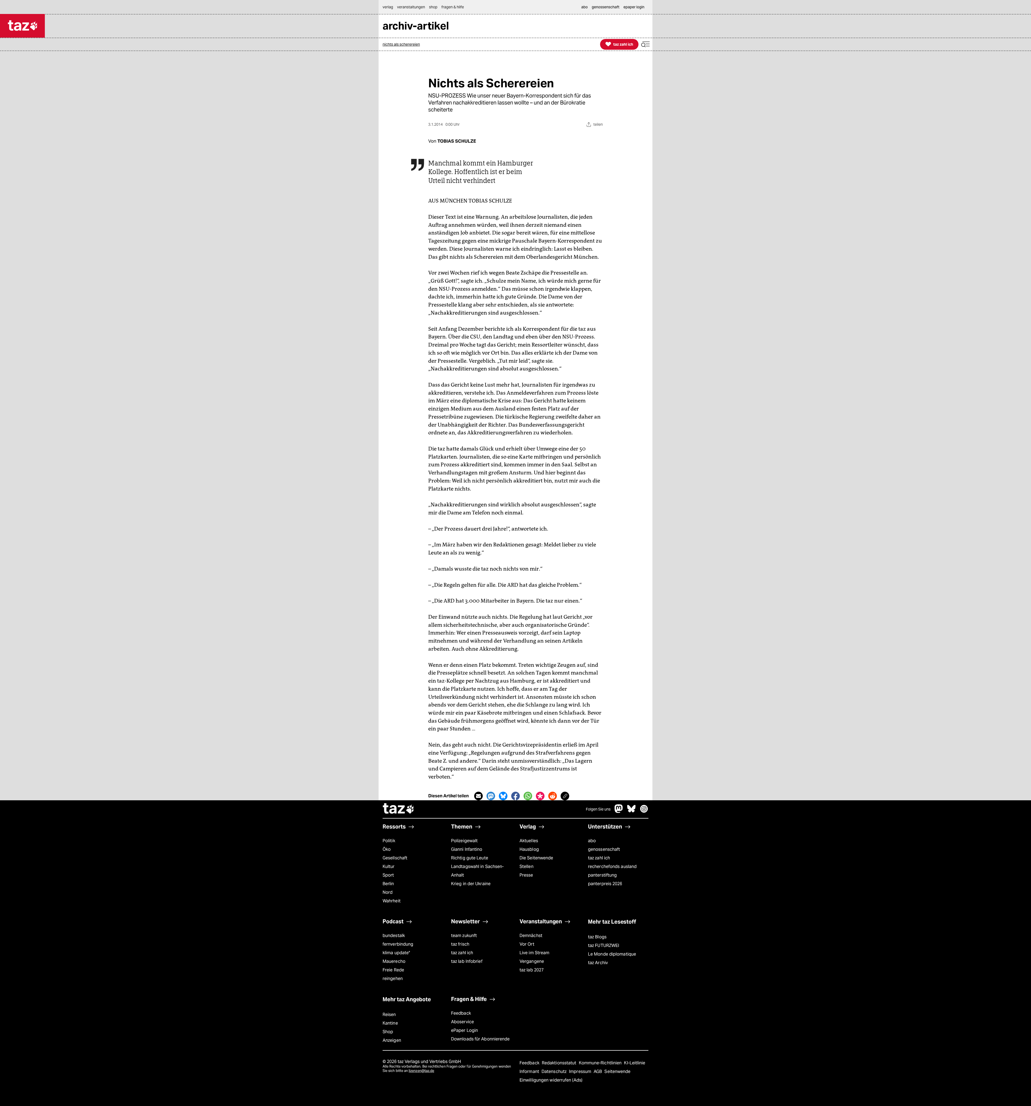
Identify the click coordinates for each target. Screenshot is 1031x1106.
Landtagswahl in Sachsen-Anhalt (477, 871)
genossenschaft (604, 849)
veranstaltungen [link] (411, 7)
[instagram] (644, 811)
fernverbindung (398, 944)
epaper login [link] (633, 7)
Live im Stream (534, 953)
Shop (388, 1032)
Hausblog (529, 849)
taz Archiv (598, 963)
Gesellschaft (395, 858)
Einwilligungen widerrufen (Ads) (551, 1080)
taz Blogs (597, 937)
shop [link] (433, 7)
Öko (387, 849)
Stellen (526, 866)
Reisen (389, 1014)
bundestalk (394, 935)
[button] (645, 44)
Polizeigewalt (464, 841)
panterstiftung (602, 875)
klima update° (396, 953)
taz (399, 809)
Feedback (461, 1013)
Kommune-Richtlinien (601, 1063)
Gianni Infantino (466, 849)
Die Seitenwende (536, 858)
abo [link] (584, 7)
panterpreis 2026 (605, 884)
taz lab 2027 (532, 970)
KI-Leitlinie (634, 1063)
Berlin (388, 884)
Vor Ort (527, 944)
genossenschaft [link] (605, 7)
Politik (389, 841)
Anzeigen (392, 1040)
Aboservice (462, 1022)
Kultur (389, 866)
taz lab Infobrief (466, 961)
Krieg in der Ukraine (471, 884)
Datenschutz (555, 1071)
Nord (388, 892)
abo (592, 841)
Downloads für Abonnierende (480, 1039)
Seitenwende (617, 1071)
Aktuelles (529, 841)
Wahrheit (392, 901)
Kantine (390, 1023)
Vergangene (532, 961)
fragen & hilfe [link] (452, 7)
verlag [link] (388, 7)
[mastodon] (619, 811)
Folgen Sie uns (598, 809)
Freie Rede (393, 970)
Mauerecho (394, 961)
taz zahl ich (599, 858)
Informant (530, 1071)
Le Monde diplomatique (612, 954)
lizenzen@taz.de (421, 1070)
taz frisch (460, 944)
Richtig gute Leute (469, 858)
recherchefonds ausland (612, 866)
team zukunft (464, 935)
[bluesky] (631, 811)
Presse (526, 875)
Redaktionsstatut (560, 1063)
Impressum (580, 1071)
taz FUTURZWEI (603, 945)
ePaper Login (464, 1030)
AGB (598, 1071)
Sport (388, 875)
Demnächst (531, 935)
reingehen (393, 978)
